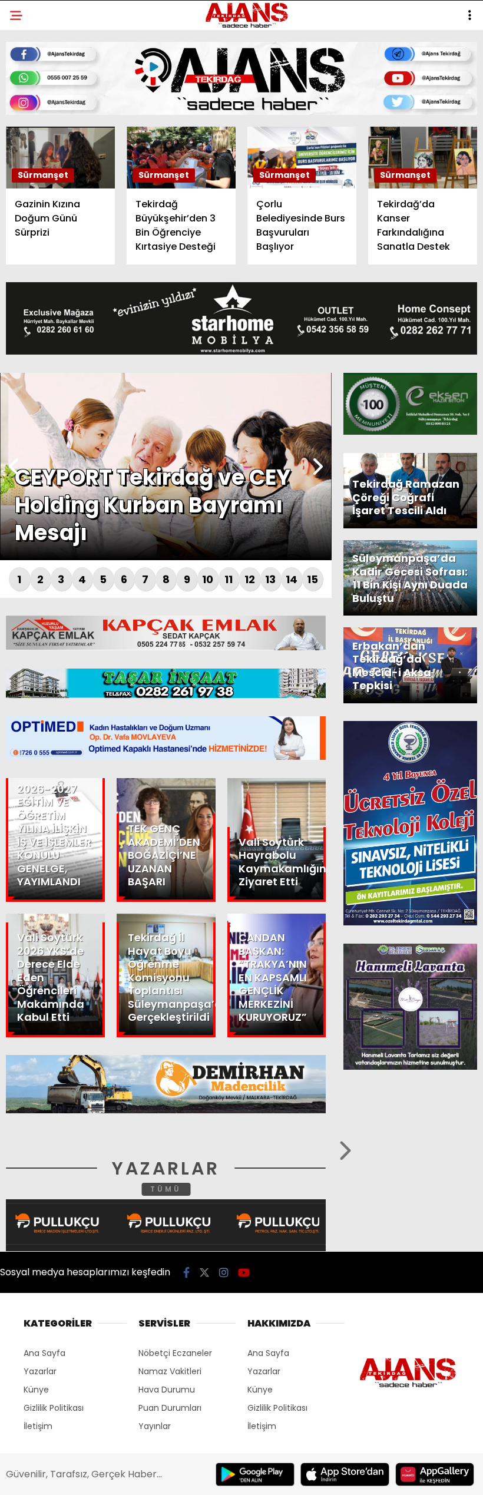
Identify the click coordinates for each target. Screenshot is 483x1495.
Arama (373, 57)
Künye (31, 216)
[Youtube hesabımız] (269, 1476)
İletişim (34, 192)
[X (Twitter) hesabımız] (135, 1476)
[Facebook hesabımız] (68, 1476)
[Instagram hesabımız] (202, 1476)
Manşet (34, 96)
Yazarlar (39, 168)
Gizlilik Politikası (57, 264)
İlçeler (33, 121)
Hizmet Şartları (53, 240)
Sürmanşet (42, 144)
